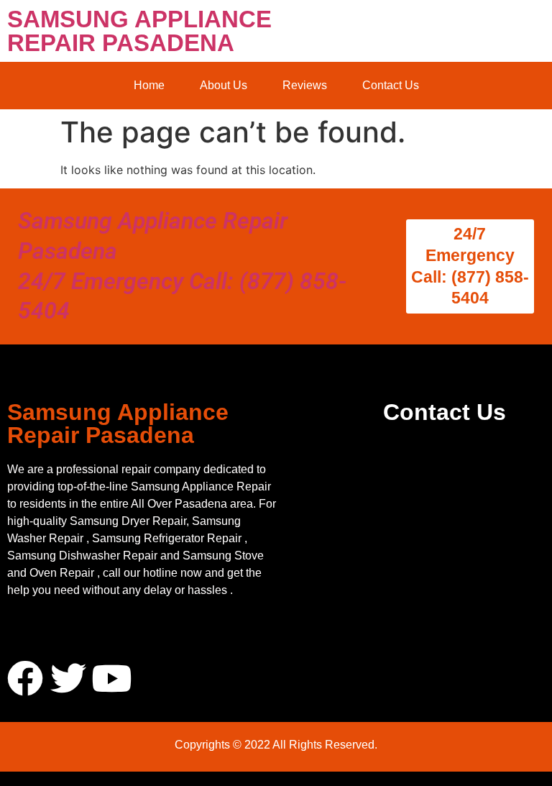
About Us (223, 85)
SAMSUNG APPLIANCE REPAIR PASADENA (139, 31)
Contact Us (390, 85)
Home (149, 85)
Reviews (304, 85)
